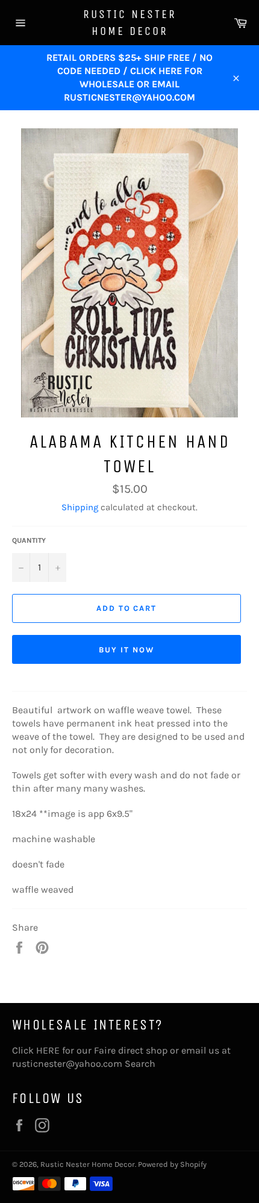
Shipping (79, 507)
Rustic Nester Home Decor (129, 22)
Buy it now (126, 649)
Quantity (29, 540)
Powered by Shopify (172, 1164)
